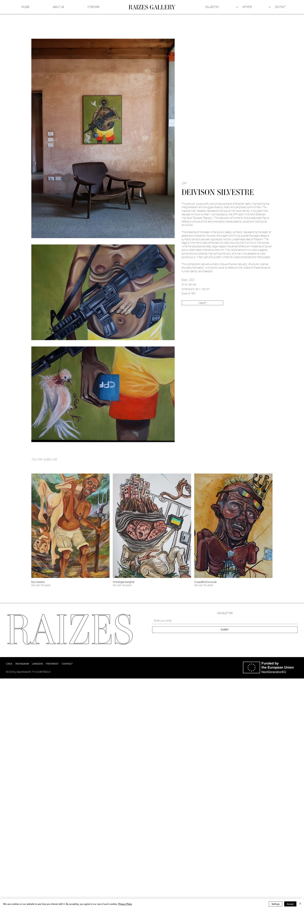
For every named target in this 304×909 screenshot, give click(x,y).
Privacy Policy (125, 904)
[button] (202, 302)
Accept (290, 904)
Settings (276, 904)
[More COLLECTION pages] (237, 7)
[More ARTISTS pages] (269, 7)
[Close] (300, 903)
